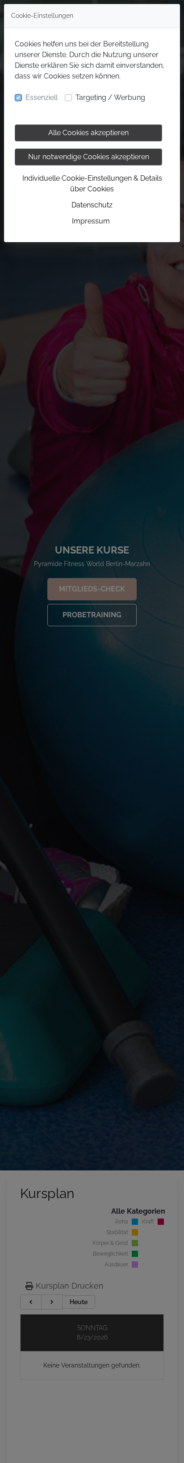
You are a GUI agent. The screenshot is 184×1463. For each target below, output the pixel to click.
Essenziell (41, 97)
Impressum (91, 221)
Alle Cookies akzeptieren (88, 132)
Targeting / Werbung (110, 97)
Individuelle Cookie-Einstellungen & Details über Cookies (92, 183)
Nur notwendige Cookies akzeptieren (88, 157)
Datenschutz (92, 205)
